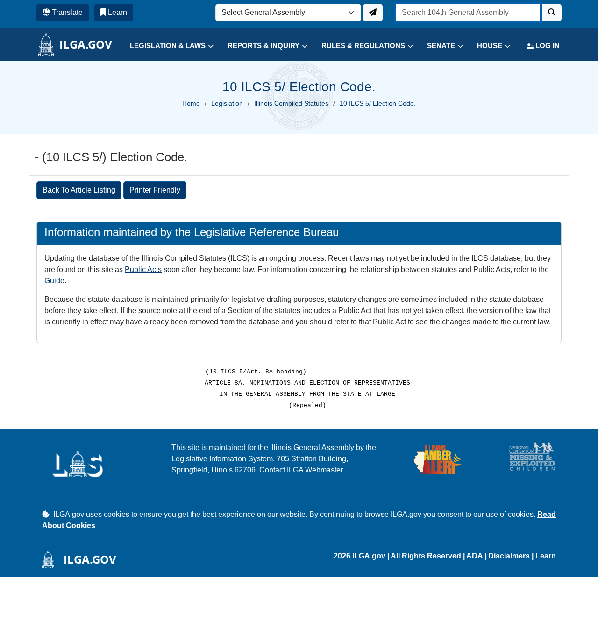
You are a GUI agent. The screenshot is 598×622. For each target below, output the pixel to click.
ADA (475, 556)
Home (191, 103)
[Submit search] (552, 12)
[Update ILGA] (373, 12)
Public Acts (143, 269)
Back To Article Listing (79, 190)
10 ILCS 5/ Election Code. (378, 103)
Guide (54, 281)
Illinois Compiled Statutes (291, 103)
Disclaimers (509, 556)
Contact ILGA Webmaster (301, 470)
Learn (545, 556)
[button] (165, 46)
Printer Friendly (154, 190)
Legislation (227, 103)
